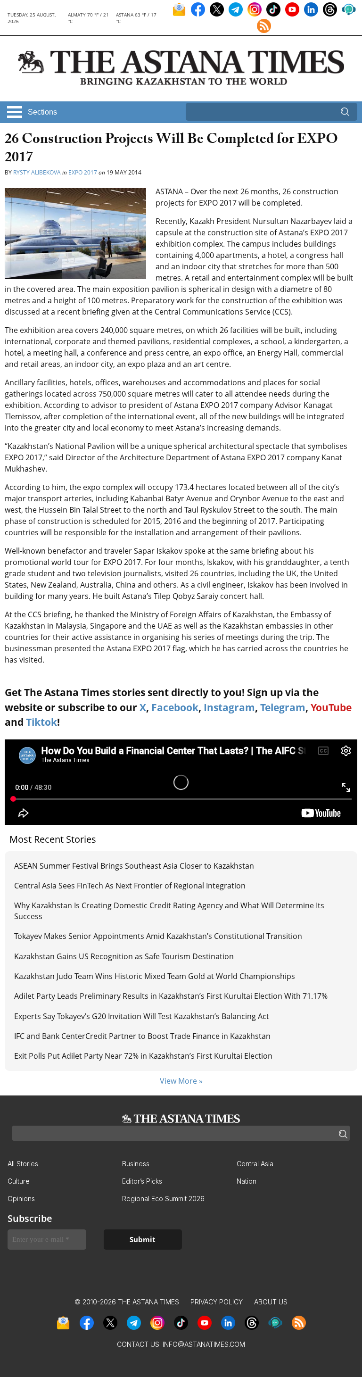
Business (135, 1164)
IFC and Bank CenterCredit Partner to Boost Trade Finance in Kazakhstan (142, 1036)
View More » (181, 1081)
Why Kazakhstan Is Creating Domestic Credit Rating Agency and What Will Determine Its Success (169, 910)
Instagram (229, 707)
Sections (42, 112)
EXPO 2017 (82, 172)
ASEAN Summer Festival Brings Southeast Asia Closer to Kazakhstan (134, 866)
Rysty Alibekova (37, 172)
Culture (19, 1181)
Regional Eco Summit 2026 (163, 1199)
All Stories (23, 1164)
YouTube (331, 707)
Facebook (174, 707)
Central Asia (255, 1164)
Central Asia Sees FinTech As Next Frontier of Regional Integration (130, 885)
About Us (271, 1302)
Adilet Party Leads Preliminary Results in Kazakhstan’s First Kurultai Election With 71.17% (171, 996)
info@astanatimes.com (204, 1344)
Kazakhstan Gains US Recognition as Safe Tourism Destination (124, 956)
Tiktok (41, 722)
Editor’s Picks (142, 1181)
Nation (246, 1181)
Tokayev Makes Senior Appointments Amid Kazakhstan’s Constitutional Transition (159, 936)
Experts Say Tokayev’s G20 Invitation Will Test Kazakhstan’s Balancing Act (141, 1016)
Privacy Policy (216, 1302)
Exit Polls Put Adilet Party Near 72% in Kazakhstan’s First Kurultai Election (143, 1056)
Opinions (21, 1199)
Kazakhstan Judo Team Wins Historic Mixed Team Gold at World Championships (154, 976)
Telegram (282, 707)
